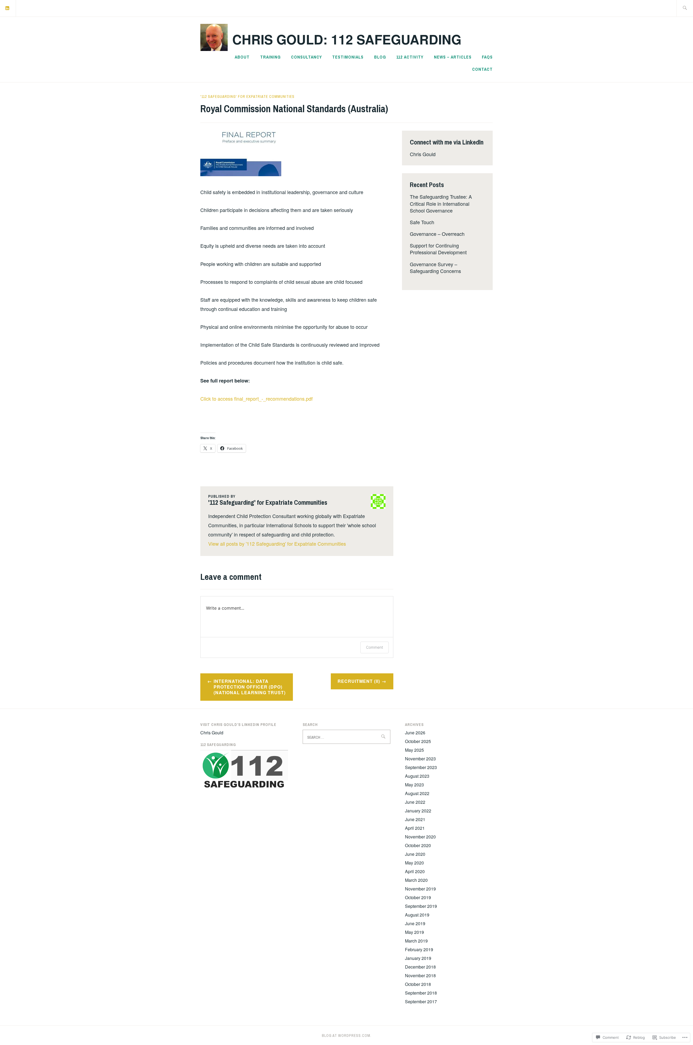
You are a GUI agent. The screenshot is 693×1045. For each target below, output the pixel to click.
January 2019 (418, 958)
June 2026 (415, 732)
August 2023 (417, 776)
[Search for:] (684, 8)
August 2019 (417, 915)
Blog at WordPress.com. (346, 1035)
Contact (482, 69)
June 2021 (415, 819)
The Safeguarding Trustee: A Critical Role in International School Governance (441, 203)
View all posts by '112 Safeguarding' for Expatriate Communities (277, 543)
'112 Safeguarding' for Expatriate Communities (247, 96)
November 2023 (420, 758)
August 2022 (417, 793)
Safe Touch (422, 222)
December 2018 (420, 967)
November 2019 (420, 889)
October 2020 (418, 845)
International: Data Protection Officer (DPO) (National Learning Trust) (250, 687)
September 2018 (421, 993)
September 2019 (421, 906)
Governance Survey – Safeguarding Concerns (435, 267)
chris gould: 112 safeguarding (346, 39)
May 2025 (414, 750)
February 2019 (419, 949)
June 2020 (415, 854)
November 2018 (420, 975)
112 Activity (409, 57)
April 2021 (415, 828)
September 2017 (421, 1001)
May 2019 (414, 932)
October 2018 (418, 984)
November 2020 (420, 837)
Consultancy (306, 57)
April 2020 (415, 871)
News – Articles (453, 57)
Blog (380, 57)
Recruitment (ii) (359, 681)
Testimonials (348, 57)
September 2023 (421, 767)
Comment (374, 647)
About (242, 57)
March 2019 (416, 941)
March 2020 (416, 880)
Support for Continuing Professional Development (438, 249)
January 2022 (418, 811)
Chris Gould (423, 153)
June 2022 (415, 802)
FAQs (487, 57)
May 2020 (414, 863)
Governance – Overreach (437, 233)
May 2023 (414, 785)
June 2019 (415, 923)
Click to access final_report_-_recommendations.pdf (256, 398)
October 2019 (418, 897)
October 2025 (418, 741)
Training (270, 57)
